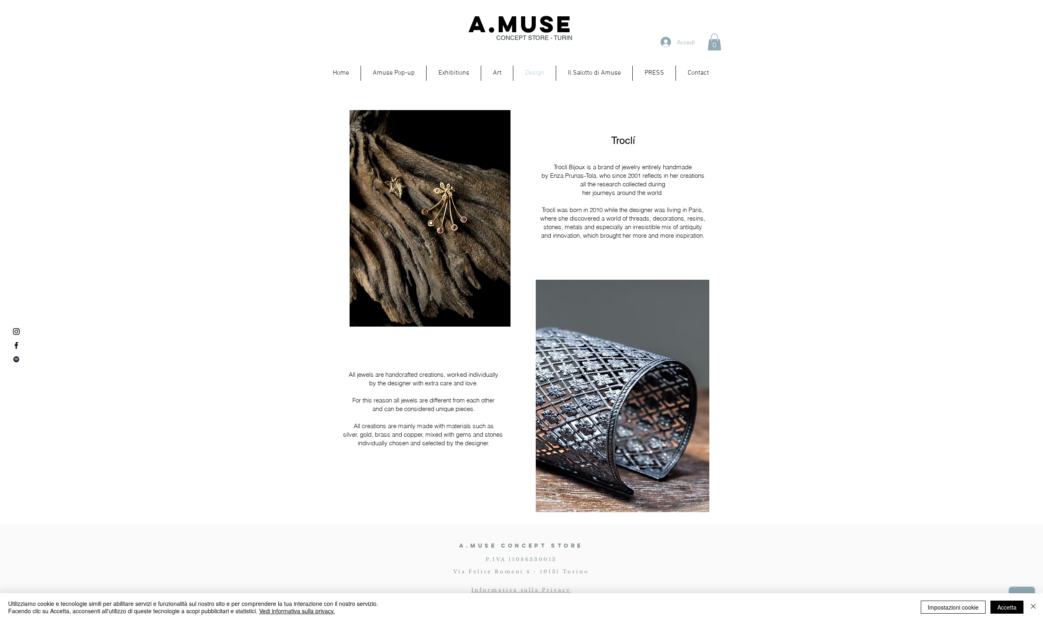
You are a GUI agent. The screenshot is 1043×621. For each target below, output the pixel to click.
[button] (714, 42)
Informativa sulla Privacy (521, 590)
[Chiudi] (1033, 607)
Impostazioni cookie (953, 607)
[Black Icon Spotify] (16, 359)
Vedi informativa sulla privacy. (297, 611)
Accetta (1007, 607)
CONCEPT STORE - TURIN (534, 37)
